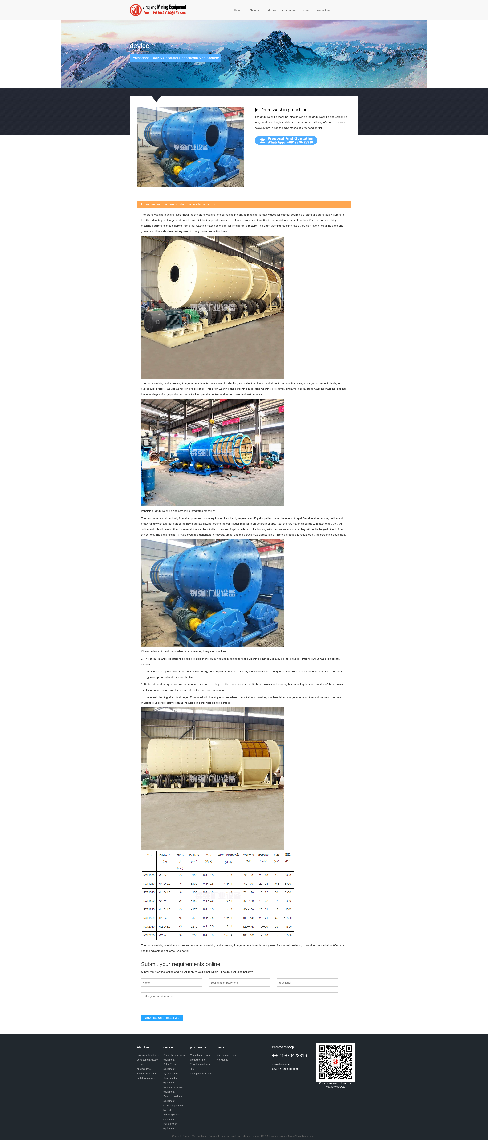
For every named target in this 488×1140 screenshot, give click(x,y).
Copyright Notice (180, 1136)
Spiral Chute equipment (169, 1066)
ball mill (167, 1110)
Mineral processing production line (200, 1057)
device (272, 9)
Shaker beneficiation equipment (174, 1057)
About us (255, 9)
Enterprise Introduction (148, 1055)
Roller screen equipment (170, 1126)
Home (237, 9)
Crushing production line (200, 1066)
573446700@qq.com (285, 1068)
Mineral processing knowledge (227, 1057)
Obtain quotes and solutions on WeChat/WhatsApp (335, 1085)
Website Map (199, 1136)
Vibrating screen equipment (171, 1117)
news (306, 9)
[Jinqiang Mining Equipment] (159, 9)
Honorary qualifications (144, 1066)
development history (147, 1059)
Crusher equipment (173, 1105)
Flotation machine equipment (172, 1098)
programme (289, 9)
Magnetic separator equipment (173, 1089)
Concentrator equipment (170, 1080)
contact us (323, 9)
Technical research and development (147, 1075)
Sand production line (201, 1073)
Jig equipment (170, 1073)
